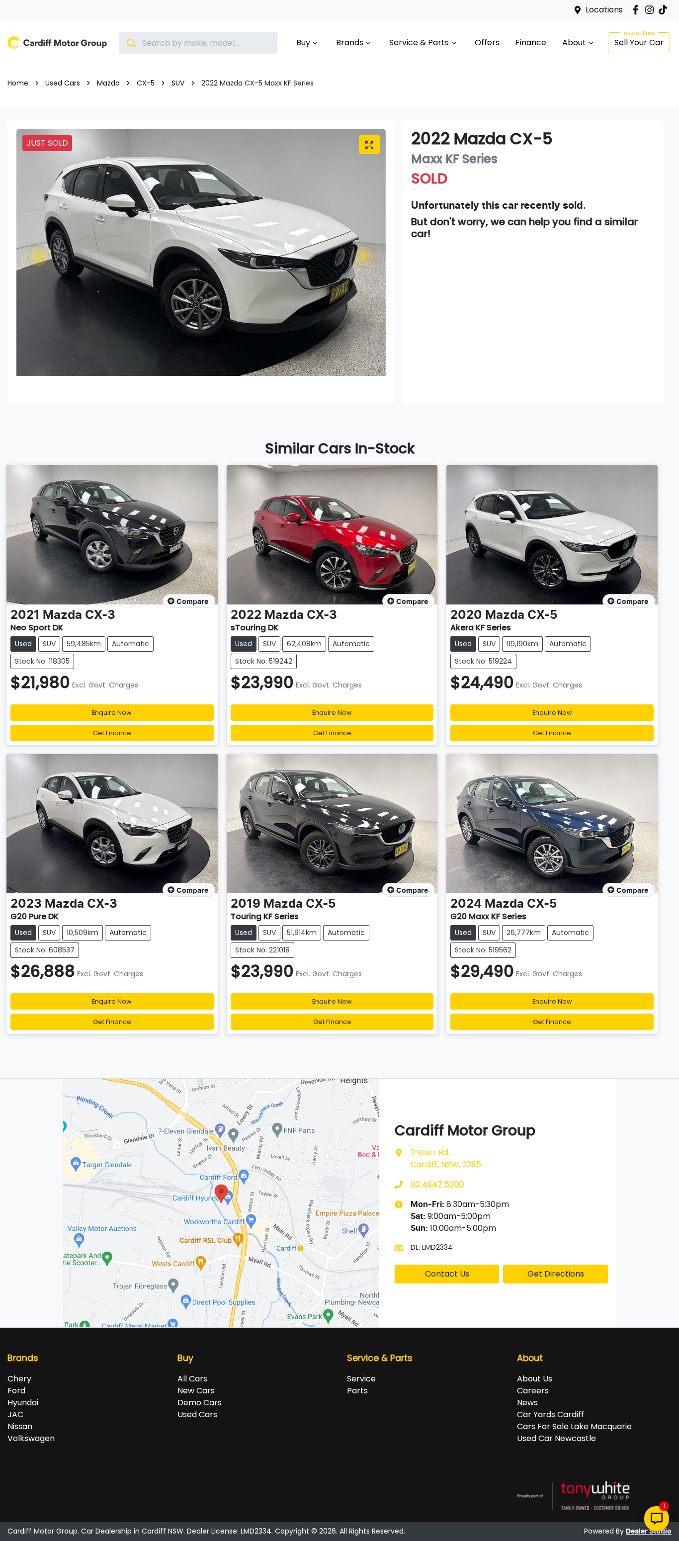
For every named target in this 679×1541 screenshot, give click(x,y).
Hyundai (22, 1402)
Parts (357, 1390)
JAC (15, 1414)
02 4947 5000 (437, 1184)
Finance (530, 42)
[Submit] (130, 43)
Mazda (108, 83)
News (527, 1402)
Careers (533, 1390)
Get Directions (555, 1274)
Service (361, 1378)
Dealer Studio (649, 1531)
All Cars (192, 1378)
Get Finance (112, 733)
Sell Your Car (639, 42)
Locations (604, 9)
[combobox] (198, 43)
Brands (349, 42)
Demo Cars (199, 1402)
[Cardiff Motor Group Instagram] (651, 9)
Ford (16, 1390)
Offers (487, 42)
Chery (19, 1378)
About (574, 42)
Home (17, 83)
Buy (303, 42)
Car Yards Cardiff (550, 1414)
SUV (177, 83)
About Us (534, 1378)
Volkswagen (31, 1438)
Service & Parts (419, 42)
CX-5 (146, 83)
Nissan (19, 1426)
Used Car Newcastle (556, 1438)
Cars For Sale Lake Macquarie (574, 1426)
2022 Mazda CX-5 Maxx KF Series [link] (257, 83)
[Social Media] (665, 9)
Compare (192, 602)
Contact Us (447, 1274)
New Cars (196, 1390)
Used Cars (62, 83)
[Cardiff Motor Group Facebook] (637, 9)
